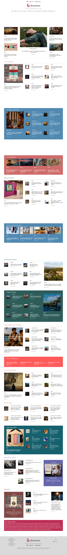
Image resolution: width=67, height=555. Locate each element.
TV (36, 48)
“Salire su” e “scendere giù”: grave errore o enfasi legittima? (56, 339)
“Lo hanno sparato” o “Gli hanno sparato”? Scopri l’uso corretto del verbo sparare (38, 348)
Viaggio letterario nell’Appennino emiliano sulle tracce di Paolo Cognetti (35, 306)
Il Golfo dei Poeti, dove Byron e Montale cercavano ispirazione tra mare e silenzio (52, 285)
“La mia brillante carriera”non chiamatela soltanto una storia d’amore (33, 52)
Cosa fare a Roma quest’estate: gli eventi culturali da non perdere (40, 503)
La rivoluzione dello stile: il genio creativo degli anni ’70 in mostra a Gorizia (13, 203)
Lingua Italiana (7, 347)
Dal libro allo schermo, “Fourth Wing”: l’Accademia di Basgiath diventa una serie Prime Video (33, 481)
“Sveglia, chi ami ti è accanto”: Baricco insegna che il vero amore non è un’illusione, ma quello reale (55, 133)
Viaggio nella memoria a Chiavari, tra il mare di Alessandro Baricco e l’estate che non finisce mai (35, 315)
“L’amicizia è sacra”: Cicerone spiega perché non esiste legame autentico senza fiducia (14, 133)
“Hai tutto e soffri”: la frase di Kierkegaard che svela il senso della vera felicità (37, 385)
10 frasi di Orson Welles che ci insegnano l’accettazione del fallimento (40, 494)
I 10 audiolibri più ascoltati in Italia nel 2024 (55, 439)
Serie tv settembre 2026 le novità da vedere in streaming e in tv (33, 463)
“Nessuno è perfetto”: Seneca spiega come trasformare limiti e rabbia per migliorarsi (55, 123)
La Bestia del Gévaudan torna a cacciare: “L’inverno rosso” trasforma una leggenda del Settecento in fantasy (37, 87)
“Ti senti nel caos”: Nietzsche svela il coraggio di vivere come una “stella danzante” (37, 114)
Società (50, 52)
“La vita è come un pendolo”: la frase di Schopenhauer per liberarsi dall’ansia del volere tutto (13, 396)
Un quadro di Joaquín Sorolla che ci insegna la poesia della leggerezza (26, 238)
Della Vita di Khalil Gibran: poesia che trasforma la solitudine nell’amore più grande (12, 170)
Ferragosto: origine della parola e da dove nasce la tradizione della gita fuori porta (36, 408)
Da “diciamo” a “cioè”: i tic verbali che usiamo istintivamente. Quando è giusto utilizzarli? (57, 330)
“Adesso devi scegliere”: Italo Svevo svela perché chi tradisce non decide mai (55, 114)
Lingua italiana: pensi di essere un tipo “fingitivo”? (26, 363)
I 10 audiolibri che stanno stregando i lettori (36, 431)
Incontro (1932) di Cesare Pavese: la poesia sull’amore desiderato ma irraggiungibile (26, 170)
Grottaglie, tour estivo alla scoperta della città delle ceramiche (34, 265)
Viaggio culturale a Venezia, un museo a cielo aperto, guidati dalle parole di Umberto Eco (16, 274)
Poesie (5, 36)
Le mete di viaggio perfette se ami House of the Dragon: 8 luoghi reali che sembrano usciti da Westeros (17, 315)
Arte (5, 200)
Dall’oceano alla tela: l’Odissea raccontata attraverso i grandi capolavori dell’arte (53, 238)
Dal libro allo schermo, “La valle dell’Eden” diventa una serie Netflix (53, 480)
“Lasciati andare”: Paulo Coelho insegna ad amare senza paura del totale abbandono (37, 123)
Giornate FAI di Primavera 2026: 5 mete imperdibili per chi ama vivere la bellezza (35, 283)
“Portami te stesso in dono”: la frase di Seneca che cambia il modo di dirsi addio (37, 375)
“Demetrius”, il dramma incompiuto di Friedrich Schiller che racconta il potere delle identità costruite (14, 513)
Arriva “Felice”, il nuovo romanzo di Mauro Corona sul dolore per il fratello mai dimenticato (37, 76)
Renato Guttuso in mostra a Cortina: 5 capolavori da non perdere (36, 201)
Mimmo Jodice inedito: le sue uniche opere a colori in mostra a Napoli (56, 183)
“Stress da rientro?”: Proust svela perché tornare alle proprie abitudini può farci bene (55, 39)
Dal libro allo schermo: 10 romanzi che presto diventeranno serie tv (9, 473)
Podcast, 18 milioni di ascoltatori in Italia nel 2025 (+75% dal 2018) (13, 450)
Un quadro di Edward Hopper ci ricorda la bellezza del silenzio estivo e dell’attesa (12, 238)
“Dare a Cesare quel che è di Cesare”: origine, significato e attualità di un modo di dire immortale (55, 409)
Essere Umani (51, 36)
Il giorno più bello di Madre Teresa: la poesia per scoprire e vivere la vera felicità (40, 170)
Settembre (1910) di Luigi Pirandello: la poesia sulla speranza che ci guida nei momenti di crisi (10, 39)
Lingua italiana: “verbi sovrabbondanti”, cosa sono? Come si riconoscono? (40, 363)
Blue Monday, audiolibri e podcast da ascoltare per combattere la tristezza (54, 432)
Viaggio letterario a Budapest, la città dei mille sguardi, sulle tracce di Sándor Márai (17, 306)
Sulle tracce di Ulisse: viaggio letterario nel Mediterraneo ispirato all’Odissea (51, 315)
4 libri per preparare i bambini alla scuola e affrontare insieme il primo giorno (57, 67)
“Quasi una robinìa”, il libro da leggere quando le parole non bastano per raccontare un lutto (12, 87)
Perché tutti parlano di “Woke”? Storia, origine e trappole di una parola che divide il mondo (37, 339)
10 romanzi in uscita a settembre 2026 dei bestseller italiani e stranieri (56, 86)
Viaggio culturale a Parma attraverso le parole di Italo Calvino (15, 283)
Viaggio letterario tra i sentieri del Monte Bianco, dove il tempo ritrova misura (17, 297)
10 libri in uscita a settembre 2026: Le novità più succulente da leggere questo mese (57, 76)
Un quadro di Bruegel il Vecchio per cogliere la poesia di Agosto (40, 238)
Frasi (5, 392)
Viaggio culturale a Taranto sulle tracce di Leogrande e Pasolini (16, 265)
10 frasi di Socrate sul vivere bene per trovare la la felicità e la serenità (56, 393)
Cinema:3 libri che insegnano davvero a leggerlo (39, 511)
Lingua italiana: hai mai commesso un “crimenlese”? (54, 363)
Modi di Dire (19, 405)
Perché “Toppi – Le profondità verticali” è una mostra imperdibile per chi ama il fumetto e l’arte (57, 202)
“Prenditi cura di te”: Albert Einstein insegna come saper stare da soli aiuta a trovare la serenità (37, 133)
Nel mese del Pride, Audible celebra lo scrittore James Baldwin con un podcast (37, 446)
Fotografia (53, 180)
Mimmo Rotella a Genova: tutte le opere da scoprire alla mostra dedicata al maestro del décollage (37, 192)
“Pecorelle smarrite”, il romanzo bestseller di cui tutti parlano (37, 67)
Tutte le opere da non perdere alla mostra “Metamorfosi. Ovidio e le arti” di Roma (57, 192)
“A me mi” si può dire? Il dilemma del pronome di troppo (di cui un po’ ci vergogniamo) (38, 330)
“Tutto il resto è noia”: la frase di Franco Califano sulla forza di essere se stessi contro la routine (56, 375)
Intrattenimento (33, 48)
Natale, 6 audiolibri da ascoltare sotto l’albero (36, 439)
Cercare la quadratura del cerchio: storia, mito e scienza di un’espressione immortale (17, 418)
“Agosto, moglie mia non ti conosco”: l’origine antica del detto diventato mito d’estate (12, 350)
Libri (5, 52)
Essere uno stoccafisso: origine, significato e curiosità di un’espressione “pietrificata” (16, 408)
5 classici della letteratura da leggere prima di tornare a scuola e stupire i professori (10, 55)
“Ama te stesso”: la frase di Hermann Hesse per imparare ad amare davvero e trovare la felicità (57, 385)
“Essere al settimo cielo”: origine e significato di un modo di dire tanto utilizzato (36, 418)
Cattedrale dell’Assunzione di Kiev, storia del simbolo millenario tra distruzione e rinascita (36, 274)
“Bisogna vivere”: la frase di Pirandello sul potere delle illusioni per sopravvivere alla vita (38, 393)
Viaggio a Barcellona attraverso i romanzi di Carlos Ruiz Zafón (35, 296)
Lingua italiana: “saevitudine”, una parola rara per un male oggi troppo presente (12, 363)
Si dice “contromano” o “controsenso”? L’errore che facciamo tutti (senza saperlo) (56, 348)
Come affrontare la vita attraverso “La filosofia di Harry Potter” (54, 446)
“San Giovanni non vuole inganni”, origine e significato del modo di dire (56, 418)
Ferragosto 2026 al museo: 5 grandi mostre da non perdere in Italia (37, 183)
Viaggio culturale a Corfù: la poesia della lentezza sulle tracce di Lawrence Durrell (55, 55)
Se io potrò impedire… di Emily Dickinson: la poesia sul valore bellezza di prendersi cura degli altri (54, 170)
